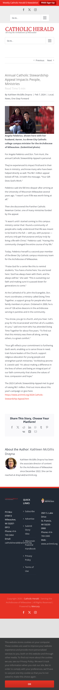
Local (50, 94)
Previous (40, 60)
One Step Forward (20, 98)
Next (49, 60)
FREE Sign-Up (48, 2)
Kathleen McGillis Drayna (20, 94)
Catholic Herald (31, 598)
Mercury (35, 606)
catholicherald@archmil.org (18, 542)
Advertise (29, 518)
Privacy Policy (28, 557)
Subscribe (29, 511)
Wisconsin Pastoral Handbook (29, 544)
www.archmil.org (49, 543)
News (7, 98)
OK (29, 684)
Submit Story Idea (28, 529)
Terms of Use (29, 569)
